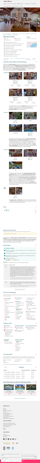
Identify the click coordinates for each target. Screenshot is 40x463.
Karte (11, 58)
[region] (20, 220)
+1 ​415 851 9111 (16, 6)
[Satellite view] (5, 210)
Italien (4, 428)
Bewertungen (17, 58)
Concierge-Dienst (34, 59)
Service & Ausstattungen (28, 59)
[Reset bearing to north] (35, 213)
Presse (4, 411)
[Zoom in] (35, 210)
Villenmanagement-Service (8, 6)
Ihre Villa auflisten (33, 3)
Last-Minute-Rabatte (6, 435)
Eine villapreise (22, 58)
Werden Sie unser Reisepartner (8, 418)
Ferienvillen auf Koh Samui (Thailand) (9, 424)
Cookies (32, 458)
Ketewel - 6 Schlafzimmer (31, 391)
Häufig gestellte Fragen (7, 410)
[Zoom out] (35, 211)
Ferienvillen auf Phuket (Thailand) (9, 423)
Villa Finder (5, 434)
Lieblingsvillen (20, 3)
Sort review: (6, 264)
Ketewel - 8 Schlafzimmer (20, 391)
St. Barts (4, 429)
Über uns (4, 408)
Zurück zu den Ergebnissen (12, 3)
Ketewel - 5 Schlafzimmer (9, 391)
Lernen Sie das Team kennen (8, 416)
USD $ (5, 367)
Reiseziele (5, 3)
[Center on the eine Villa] (9, 210)
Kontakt (21, 6)
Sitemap (35, 458)
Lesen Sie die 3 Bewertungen (32, 38)
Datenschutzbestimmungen (26, 458)
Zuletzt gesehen (27, 3)
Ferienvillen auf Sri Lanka (7, 425)
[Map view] (7, 210)
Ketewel (6, 38)
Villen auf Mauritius (6, 426)
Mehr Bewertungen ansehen (20, 289)
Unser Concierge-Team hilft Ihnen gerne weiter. (24, 364)
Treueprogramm (6, 417)
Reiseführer (5, 436)
